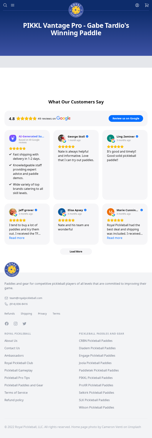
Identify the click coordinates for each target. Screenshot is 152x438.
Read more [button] (16, 238)
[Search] (5, 5)
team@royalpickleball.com (26, 298)
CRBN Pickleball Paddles (96, 341)
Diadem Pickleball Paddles (97, 348)
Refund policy (14, 400)
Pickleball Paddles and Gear (23, 385)
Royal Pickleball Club (18, 363)
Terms (56, 313)
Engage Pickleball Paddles (97, 355)
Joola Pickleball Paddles (95, 363)
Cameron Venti (112, 427)
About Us (10, 341)
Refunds (9, 313)
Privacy (42, 313)
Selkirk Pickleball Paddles (96, 393)
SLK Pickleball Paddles (94, 400)
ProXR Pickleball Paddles (96, 385)
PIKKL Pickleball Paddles (96, 378)
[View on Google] (61, 138)
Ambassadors (14, 355)
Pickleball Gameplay (18, 370)
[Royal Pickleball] (76, 269)
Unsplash (134, 427)
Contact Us (12, 348)
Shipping (26, 313)
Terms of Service (16, 393)
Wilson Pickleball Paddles (96, 407)
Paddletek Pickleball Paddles (99, 370)
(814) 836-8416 (19, 304)
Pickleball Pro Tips (17, 378)
